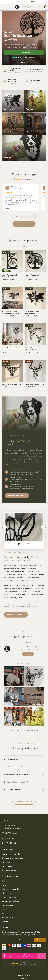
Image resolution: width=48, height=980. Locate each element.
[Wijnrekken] (35, 123)
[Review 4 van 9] (22, 216)
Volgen (29, 654)
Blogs (4, 885)
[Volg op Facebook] (3, 843)
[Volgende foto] (43, 527)
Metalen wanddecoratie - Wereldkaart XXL (33, 312)
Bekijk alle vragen (22, 802)
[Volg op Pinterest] (11, 843)
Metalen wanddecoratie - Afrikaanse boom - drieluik (10, 312)
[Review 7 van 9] (27, 216)
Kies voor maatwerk (9, 870)
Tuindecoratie (7, 866)
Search (24, 978)
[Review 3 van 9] (20, 216)
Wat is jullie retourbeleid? (13, 789)
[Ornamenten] (13, 123)
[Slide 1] (22, 62)
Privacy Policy (7, 893)
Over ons (5, 881)
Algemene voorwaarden (11, 889)
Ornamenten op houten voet (13, 858)
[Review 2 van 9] (18, 216)
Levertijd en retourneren (11, 897)
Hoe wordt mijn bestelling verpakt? (17, 774)
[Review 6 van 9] (25, 216)
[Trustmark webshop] (24, 956)
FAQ (3, 909)
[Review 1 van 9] (16, 216)
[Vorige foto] (4, 527)
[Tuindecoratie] (35, 101)
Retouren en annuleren (10, 901)
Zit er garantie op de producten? (16, 782)
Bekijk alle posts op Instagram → (24, 730)
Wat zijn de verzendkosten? (14, 767)
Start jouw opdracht (15, 495)
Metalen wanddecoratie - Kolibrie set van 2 (33, 349)
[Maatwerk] (24, 148)
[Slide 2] (24, 62)
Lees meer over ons (14, 615)
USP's (4, 913)
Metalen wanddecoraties (11, 854)
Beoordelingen (7, 917)
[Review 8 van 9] (29, 216)
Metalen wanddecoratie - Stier (12, 384)
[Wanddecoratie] (13, 101)
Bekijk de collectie (24, 52)
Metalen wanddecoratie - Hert (34, 384)
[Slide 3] (26, 62)
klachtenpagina (7, 905)
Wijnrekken (6, 862)
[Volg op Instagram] (7, 843)
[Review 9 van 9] (31, 216)
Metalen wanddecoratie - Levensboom (33, 276)
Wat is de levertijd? (11, 759)
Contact (5, 921)
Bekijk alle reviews (24, 224)
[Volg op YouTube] (15, 843)
